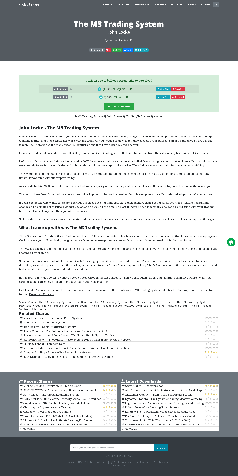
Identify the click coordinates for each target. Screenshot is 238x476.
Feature (124, 4)
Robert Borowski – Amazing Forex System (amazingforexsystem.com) (150, 407)
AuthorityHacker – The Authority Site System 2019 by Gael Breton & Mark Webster (77, 339)
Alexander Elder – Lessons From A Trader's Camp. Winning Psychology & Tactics (76, 348)
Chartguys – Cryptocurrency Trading (47, 407)
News (193, 4)
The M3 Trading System (73, 128)
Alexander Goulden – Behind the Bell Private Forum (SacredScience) (157, 394)
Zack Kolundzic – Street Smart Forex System (52, 318)
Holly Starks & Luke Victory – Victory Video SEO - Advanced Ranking (60, 399)
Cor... (109, 89)
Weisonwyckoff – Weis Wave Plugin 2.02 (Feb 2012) (157, 420)
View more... (27, 429)
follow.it (127, 455)
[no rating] (97, 50)
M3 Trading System (90, 116)
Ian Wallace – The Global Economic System (51, 394)
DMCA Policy (86, 462)
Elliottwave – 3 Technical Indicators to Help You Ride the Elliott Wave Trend (160, 424)
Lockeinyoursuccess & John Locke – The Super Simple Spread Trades (68, 335)
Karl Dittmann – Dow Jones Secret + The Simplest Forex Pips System (68, 356)
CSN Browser (161, 462)
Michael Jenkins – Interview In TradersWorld (52, 386)
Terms (122, 462)
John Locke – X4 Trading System (44, 322)
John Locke (119, 32)
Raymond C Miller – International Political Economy (57, 424)
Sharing (161, 4)
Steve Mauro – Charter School (144, 386)
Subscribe (161, 448)
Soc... (110, 97)
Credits (133, 462)
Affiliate (102, 462)
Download (179, 89)
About (72, 462)
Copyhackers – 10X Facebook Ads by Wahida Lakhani (57, 403)
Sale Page (142, 50)
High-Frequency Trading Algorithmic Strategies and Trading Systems (163, 403)
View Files (164, 89)
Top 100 (108, 4)
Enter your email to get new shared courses (93, 448)
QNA (112, 462)
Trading (131, 116)
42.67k (118, 50)
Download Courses (41, 294)
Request (177, 4)
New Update (142, 4)
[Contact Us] (231, 242)
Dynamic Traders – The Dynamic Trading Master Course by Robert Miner (162, 399)
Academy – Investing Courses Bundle (46, 411)
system (158, 116)
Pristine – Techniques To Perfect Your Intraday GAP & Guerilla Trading (158, 416)
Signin (206, 4)
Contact (145, 462)
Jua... (112, 40)
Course (145, 116)
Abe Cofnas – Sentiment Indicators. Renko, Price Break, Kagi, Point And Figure (162, 390)
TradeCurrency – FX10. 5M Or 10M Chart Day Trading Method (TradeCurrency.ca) (56, 416)
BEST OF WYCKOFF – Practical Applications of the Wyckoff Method (60, 390)
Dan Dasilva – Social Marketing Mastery (49, 326)
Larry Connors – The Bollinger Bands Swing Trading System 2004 (66, 331)
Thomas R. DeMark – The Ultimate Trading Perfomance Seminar (57, 420)
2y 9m (129, 50)
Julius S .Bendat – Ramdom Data (44, 344)
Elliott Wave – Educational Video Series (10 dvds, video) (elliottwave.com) (159, 411)
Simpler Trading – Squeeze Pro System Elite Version (57, 352)
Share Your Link (120, 106)
